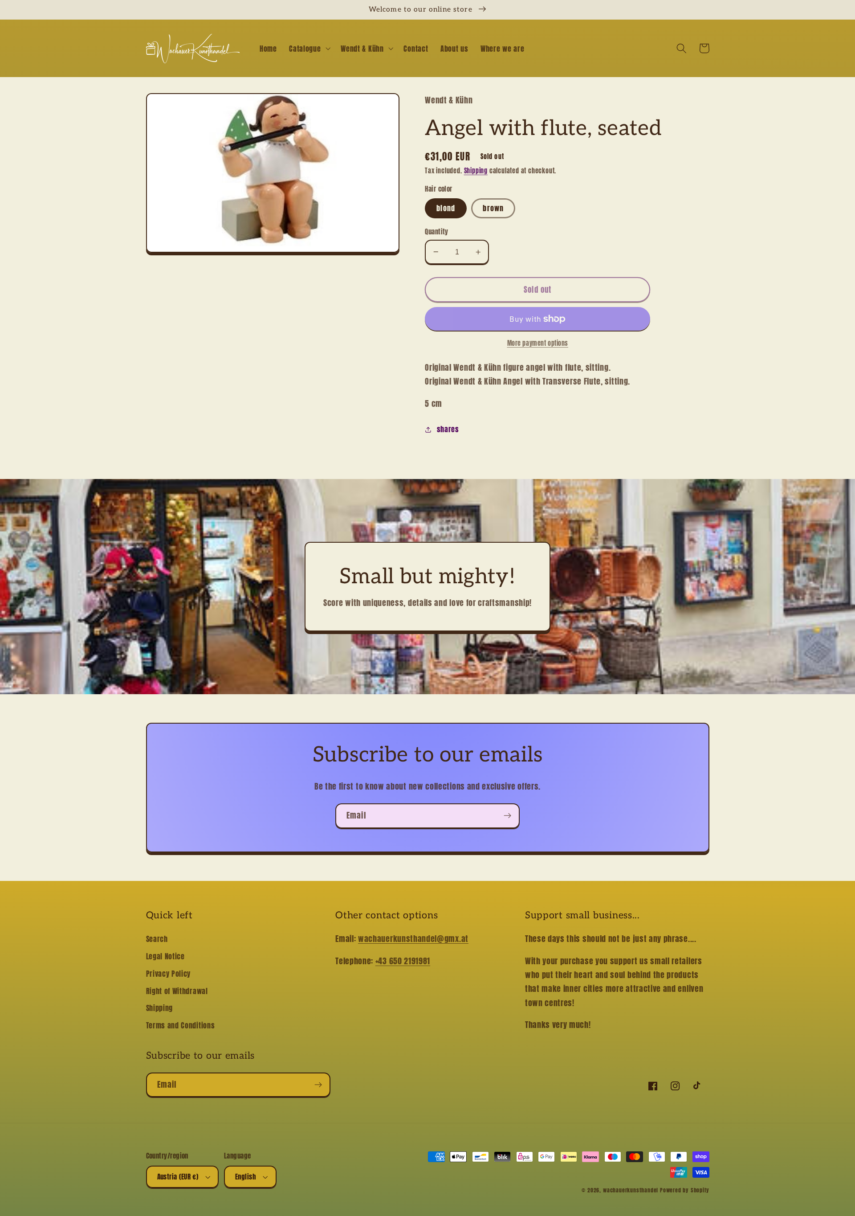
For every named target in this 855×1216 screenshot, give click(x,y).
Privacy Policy (168, 973)
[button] (308, 48)
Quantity (436, 231)
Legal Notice (165, 956)
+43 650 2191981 (402, 960)
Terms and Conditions (180, 1025)
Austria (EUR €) (178, 1176)
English (245, 1176)
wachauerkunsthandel (630, 1190)
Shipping (476, 171)
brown (493, 208)
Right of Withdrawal (177, 991)
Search (157, 938)
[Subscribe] (507, 815)
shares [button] (448, 429)
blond (445, 208)
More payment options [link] (538, 343)
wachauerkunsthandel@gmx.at (413, 938)
